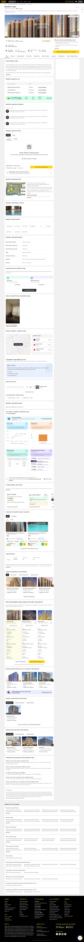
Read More (8, 74)
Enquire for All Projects (21, 661)
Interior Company (23, 909)
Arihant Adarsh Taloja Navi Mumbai (66, 821)
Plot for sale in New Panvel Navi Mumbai (31, 872)
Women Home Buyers (68, 916)
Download (18, 284)
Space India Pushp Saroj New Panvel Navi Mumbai (68, 830)
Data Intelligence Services (39, 914)
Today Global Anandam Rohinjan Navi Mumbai (68, 848)
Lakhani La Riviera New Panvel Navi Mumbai (14, 829)
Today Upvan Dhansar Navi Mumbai (48, 838)
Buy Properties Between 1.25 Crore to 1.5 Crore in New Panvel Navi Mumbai (32, 891)
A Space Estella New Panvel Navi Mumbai (13, 810)
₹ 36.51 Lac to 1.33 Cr (44, 592)
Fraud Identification (8, 919)
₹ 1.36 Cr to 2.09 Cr (11, 751)
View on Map (19, 344)
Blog (65, 901)
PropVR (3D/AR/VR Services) (40, 909)
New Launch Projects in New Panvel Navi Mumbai (29, 724)
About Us (6, 901)
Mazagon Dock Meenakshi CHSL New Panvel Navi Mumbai (50, 819)
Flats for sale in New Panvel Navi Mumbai (13, 872)
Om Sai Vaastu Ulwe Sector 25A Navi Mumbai (68, 838)
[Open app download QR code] (83, 9)
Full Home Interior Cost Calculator (55, 917)
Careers (6, 903)
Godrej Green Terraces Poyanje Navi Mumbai (32, 821)
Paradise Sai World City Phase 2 (43, 458)
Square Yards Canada (24, 901)
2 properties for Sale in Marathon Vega (29, 548)
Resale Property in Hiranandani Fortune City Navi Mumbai (14, 864)
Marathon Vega (40, 461)
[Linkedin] (60, 934)
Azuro (21, 911)
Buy (18, 1)
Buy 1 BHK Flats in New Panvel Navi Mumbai (14, 878)
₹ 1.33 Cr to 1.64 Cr (43, 687)
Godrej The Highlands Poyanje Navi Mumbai (50, 821)
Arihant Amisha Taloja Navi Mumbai (12, 848)
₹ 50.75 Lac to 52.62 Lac (28, 751)
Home (5, 4)
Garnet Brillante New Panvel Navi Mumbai (31, 819)
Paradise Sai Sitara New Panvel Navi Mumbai (68, 829)
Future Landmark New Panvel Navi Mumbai (31, 811)
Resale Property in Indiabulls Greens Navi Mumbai (32, 864)
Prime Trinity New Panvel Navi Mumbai (67, 819)
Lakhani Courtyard (41, 466)
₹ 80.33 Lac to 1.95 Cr (11, 720)
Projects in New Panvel (22, 4)
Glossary (66, 903)
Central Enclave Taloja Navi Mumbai (30, 840)
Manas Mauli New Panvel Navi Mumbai (67, 810)
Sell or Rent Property (70, 1)
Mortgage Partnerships (39, 916)
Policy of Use (7, 918)
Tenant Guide (66, 912)
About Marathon (10, 554)
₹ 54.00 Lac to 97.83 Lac (28, 592)
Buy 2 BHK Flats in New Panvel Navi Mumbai (32, 878)
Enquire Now (14, 625)
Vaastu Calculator (52, 904)
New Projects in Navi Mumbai (12, 4)
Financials (6, 906)
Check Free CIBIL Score (54, 914)
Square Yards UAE (23, 903)
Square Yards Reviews (9, 909)
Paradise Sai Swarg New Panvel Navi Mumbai (50, 829)
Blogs (29, 1)
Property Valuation (52, 901)
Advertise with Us (38, 911)
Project (25, 1)
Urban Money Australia (24, 907)
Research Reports (67, 906)
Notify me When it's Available (30, 158)
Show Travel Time (30, 391)
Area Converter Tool (53, 919)
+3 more (45, 647)
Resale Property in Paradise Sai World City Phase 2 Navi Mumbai (50, 864)
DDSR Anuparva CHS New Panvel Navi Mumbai (50, 810)
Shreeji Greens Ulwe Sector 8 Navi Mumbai (13, 840)
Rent (21, 1)
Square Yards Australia (24, 904)
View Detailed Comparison (36, 661)
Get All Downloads (30, 290)
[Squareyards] (3, 1)
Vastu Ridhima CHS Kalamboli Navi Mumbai (68, 840)
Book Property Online (24, 916)
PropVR (21, 912)
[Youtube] (62, 934)
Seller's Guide (67, 911)
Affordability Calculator (53, 907)
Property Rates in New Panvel (12, 506)
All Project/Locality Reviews (54, 909)
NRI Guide (66, 914)
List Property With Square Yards (41, 903)
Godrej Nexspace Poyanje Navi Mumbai (31, 838)
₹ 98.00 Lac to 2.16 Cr (11, 592)
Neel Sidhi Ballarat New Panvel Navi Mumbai (68, 811)
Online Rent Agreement (53, 911)
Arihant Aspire (40, 469)
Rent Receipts (52, 912)
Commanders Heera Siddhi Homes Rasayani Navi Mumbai (50, 848)
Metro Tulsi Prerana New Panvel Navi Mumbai (32, 829)
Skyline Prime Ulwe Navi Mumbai (48, 840)
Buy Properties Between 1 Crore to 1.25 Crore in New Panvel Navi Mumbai (14, 891)
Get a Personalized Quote (42, 167)
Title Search (51, 903)
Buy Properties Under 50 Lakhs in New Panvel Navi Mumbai (14, 885)
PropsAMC (22, 914)
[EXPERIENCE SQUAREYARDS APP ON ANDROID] (60, 928)
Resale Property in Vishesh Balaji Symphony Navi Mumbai (68, 864)
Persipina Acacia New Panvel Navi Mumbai (49, 811)
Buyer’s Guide (67, 909)
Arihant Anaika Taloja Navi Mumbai (30, 848)
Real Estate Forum (68, 904)
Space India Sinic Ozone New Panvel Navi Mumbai (50, 830)
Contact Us (7, 911)
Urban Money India (23, 906)
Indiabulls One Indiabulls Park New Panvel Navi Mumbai (14, 819)
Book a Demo (49, 478)
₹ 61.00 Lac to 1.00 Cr (11, 687)
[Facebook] (57, 934)
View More (57, 48)
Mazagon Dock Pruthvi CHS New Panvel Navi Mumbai (14, 811)
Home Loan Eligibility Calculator (55, 916)
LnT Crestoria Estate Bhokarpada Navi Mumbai (14, 838)
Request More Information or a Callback (67, 51)
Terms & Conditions (8, 916)
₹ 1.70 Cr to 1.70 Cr (43, 751)
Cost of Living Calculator (54, 906)
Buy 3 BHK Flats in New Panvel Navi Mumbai (50, 878)
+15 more (30, 647)
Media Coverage (8, 904)
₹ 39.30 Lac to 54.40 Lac (28, 687)
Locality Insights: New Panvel (14, 485)
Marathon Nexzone (26, 621)
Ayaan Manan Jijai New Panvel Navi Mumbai (32, 810)
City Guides (66, 907)
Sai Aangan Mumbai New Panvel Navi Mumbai (14, 821)
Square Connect (38, 904)
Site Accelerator (38, 907)
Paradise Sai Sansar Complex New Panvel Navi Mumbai (14, 830)
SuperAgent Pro (38, 917)
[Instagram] (65, 934)
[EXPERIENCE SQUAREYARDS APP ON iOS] (70, 928)
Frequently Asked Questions (10, 907)
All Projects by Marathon (29, 596)
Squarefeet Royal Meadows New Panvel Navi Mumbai (32, 830)
